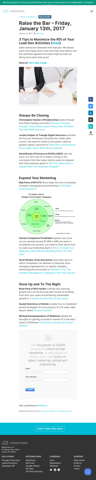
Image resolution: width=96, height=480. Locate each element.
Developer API (8, 466)
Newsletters (55, 463)
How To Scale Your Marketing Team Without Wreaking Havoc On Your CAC (46, 251)
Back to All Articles (28, 17)
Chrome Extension (34, 471)
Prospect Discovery (11, 460)
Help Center (79, 460)
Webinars (54, 466)
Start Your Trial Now (50, 429)
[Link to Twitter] (51, 470)
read (55, 43)
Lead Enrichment (9, 463)
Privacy (77, 466)
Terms (77, 468)
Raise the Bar (44, 17)
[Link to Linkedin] (55, 470)
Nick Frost (40, 33)
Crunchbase (61, 411)
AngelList (69, 411)
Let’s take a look (37, 62)
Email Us (78, 463)
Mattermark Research (48, 411)
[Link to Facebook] (59, 470)
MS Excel (30, 463)
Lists (52, 460)
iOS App (29, 468)
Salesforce (31, 460)
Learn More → (49, 5)
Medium (43, 405)
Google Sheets (32, 466)
